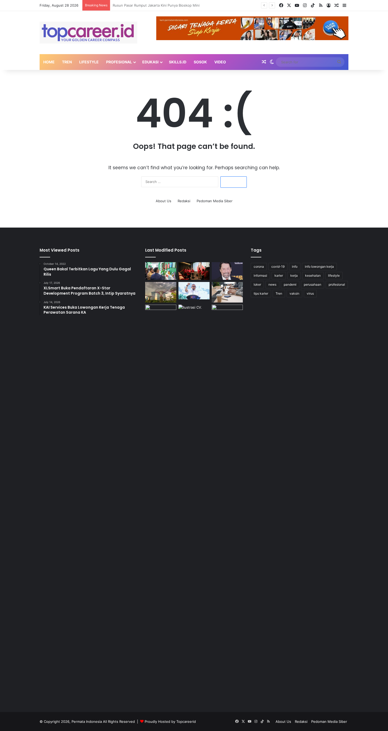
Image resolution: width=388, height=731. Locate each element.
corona (259, 266)
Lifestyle (89, 62)
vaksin (294, 293)
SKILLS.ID (177, 62)
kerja (294, 275)
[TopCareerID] (88, 33)
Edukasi (150, 62)
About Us (163, 201)
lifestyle (334, 275)
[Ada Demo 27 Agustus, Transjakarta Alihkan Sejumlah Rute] (160, 503)
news (272, 284)
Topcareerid (186, 721)
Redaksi (184, 201)
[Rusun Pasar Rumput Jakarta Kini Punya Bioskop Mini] (194, 271)
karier (279, 275)
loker (257, 284)
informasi (260, 275)
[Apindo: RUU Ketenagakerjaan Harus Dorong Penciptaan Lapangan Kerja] (227, 292)
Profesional (119, 62)
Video (220, 62)
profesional (337, 284)
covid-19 (278, 266)
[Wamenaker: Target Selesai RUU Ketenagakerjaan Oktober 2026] (194, 291)
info (294, 266)
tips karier (261, 293)
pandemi (290, 284)
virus (310, 293)
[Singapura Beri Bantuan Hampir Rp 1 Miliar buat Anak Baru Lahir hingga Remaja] (160, 292)
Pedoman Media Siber (215, 201)
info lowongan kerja (319, 266)
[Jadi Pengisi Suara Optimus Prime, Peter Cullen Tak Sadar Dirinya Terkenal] (227, 271)
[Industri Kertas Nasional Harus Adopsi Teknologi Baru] (160, 271)
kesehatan (313, 275)
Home (49, 62)
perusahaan (312, 284)
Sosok (200, 62)
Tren (67, 62)
